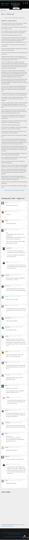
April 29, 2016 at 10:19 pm (15, 285)
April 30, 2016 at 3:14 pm (15, 456)
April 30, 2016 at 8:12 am (14, 447)
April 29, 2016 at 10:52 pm (13, 305)
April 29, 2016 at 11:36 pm (14, 351)
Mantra (14, 534)
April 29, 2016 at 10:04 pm (14, 220)
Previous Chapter (8, 17)
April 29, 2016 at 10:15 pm (18, 247)
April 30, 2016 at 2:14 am (13, 433)
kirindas (6, 296)
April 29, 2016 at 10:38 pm (14, 296)
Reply (26, 207)
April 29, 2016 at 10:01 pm (13, 211)
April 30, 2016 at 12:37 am (16, 374)
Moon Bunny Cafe (5, 532)
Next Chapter (22, 17)
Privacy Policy (24, 532)
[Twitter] (27, 3)
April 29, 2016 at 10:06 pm (13, 229)
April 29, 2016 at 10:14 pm (16, 275)
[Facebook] (25, 3)
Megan (6, 202)
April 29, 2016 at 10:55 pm (17, 317)
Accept (16, 8)
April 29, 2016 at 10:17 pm (14, 262)
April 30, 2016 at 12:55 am (14, 385)
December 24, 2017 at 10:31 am (15, 480)
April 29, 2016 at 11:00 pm (16, 327)
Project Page (15, 17)
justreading (7, 374)
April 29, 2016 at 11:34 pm (14, 336)
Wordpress (19, 534)
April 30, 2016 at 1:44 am (16, 422)
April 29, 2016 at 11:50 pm (14, 362)
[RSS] (23, 3)
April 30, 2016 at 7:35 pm (14, 464)
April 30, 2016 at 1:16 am (15, 397)
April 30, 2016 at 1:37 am (15, 410)
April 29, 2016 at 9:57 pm (14, 202)
